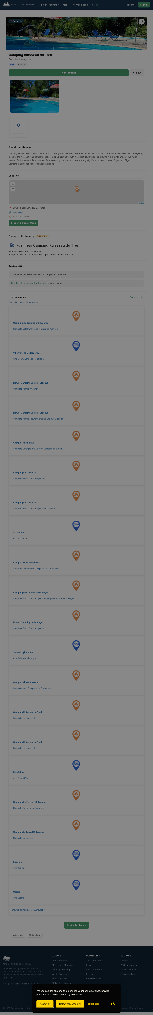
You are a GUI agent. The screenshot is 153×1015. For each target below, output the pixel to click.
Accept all (45, 1004)
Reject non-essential (70, 1004)
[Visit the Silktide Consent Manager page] (113, 1004)
